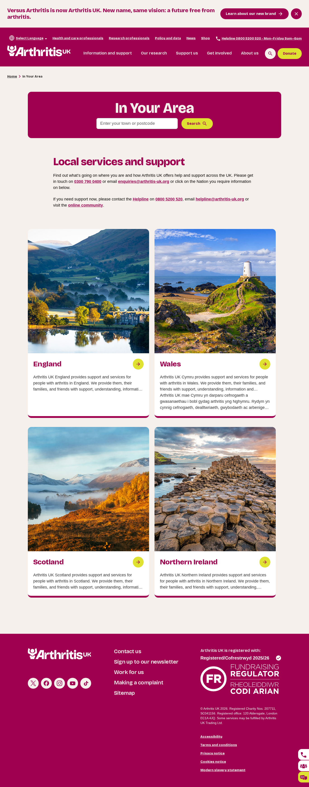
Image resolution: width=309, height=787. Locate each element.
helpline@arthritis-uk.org (220, 199)
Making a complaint (138, 682)
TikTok (85, 683)
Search (193, 123)
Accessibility (211, 737)
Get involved (219, 53)
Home (12, 76)
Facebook (46, 683)
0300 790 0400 (87, 181)
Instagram (59, 683)
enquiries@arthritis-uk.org (143, 181)
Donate (289, 53)
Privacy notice (212, 753)
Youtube (72, 683)
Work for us (129, 672)
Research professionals (129, 38)
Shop (205, 38)
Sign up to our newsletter (146, 662)
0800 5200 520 (169, 199)
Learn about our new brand (251, 14)
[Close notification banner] (296, 13)
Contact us (127, 651)
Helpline (141, 199)
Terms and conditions (218, 745)
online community (85, 205)
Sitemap (124, 693)
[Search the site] (270, 53)
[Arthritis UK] (39, 51)
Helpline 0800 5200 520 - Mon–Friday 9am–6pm (262, 38)
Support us (187, 53)
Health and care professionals (77, 38)
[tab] (303, 754)
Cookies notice (213, 762)
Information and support (107, 53)
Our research (154, 53)
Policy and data (168, 38)
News (191, 38)
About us (250, 53)
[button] (303, 777)
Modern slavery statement (222, 770)
